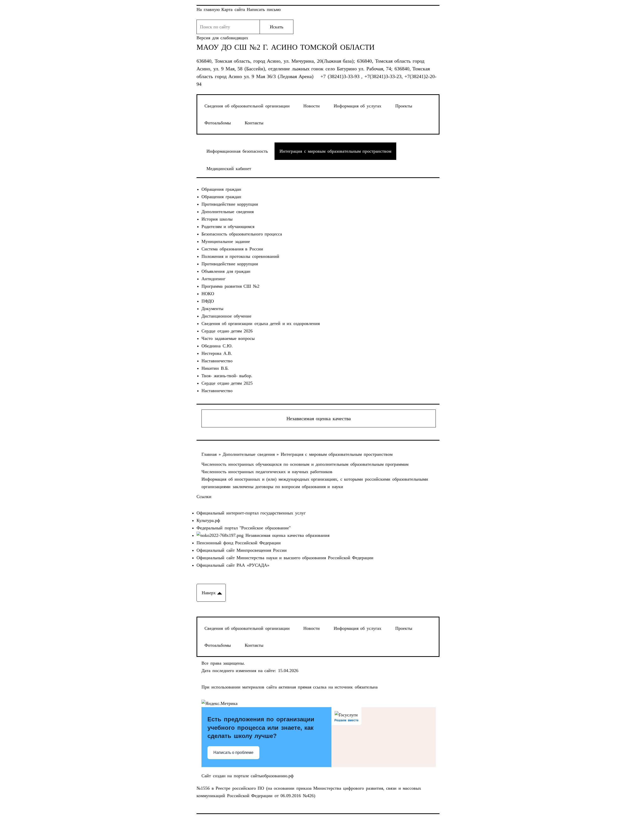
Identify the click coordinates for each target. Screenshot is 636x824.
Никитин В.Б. (215, 368)
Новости (311, 105)
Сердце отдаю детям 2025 (227, 383)
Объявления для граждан (225, 271)
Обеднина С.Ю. (217, 345)
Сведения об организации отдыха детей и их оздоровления (260, 323)
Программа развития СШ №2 (230, 286)
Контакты (254, 122)
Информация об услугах (357, 105)
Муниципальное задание (225, 241)
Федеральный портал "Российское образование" (244, 527)
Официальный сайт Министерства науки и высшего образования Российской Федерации (285, 557)
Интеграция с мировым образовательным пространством (337, 454)
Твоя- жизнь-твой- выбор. (226, 375)
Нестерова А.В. (216, 353)
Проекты (403, 105)
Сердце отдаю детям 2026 (227, 330)
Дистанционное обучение (226, 316)
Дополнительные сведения (227, 211)
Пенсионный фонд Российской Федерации (239, 542)
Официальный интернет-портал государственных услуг (251, 512)
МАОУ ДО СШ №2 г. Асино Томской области (286, 47)
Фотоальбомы (217, 122)
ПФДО (207, 301)
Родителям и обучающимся (227, 226)
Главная (210, 454)
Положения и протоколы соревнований (240, 256)
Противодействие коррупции (229, 204)
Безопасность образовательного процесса (241, 233)
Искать (276, 26)
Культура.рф (208, 520)
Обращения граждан (221, 189)
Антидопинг (213, 278)
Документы (212, 308)
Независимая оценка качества (318, 418)
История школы (217, 219)
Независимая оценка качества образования (286, 535)
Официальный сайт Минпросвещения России (242, 550)
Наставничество (217, 360)
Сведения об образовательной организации (247, 105)
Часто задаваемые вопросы (228, 338)
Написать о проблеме (233, 752)
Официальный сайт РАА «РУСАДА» (233, 565)
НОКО (207, 293)
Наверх (209, 592)
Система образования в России (232, 248)
